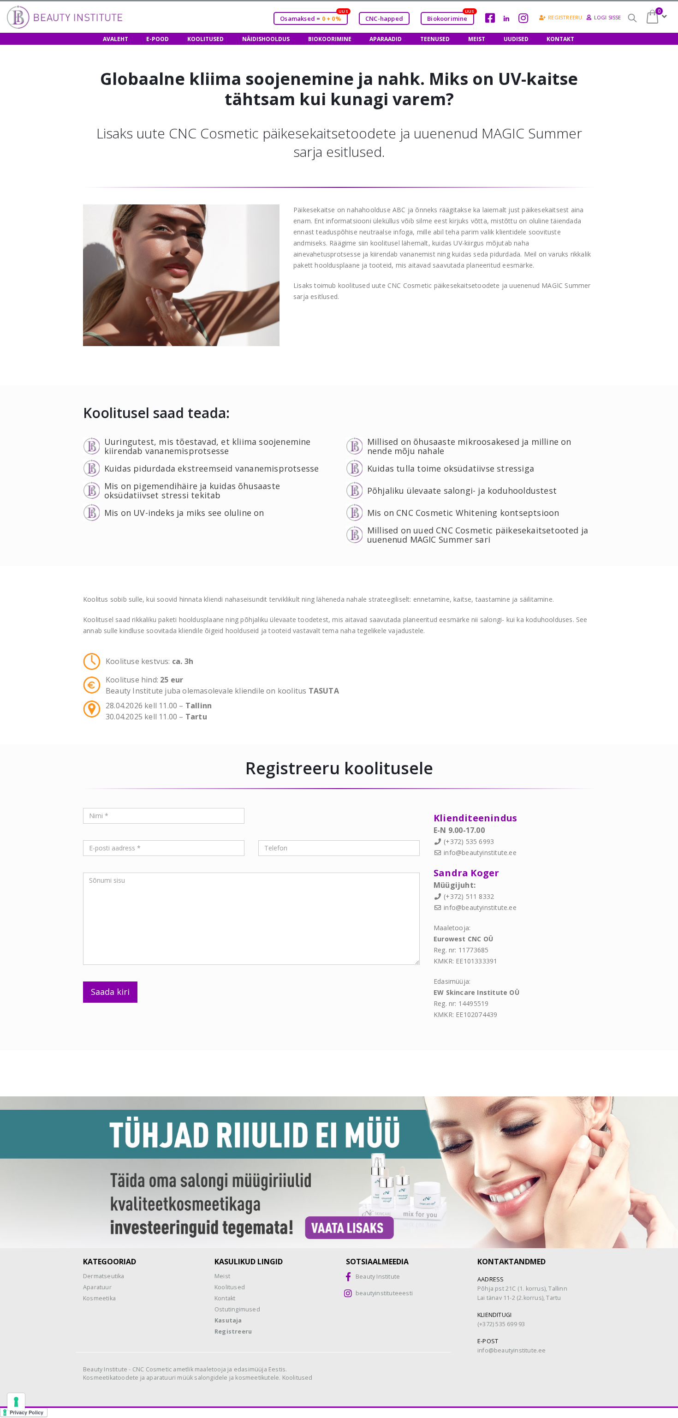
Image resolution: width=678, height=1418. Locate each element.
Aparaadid (385, 39)
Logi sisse (607, 17)
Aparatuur (97, 1287)
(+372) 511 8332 (469, 896)
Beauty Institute (378, 1276)
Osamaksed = (314, 17)
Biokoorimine (450, 17)
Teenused (435, 39)
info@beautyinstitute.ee (480, 852)
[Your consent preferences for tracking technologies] (16, 1402)
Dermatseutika (104, 1276)
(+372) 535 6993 (469, 841)
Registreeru (565, 17)
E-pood (157, 39)
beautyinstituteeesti (384, 1293)
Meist (476, 39)
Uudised (516, 39)
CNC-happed (384, 18)
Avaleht (115, 39)
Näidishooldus (266, 39)
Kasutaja (228, 1320)
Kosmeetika (99, 1298)
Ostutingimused (237, 1309)
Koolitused (205, 39)
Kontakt (560, 39)
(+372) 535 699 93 (501, 1324)
